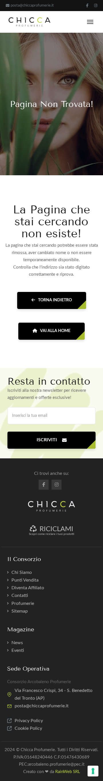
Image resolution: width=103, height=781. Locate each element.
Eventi (17, 650)
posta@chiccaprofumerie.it (32, 5)
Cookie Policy (28, 728)
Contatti (19, 595)
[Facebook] (87, 5)
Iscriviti (47, 440)
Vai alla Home (54, 331)
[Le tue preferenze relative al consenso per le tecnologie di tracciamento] (93, 771)
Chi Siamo (21, 572)
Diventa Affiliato (27, 588)
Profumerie (22, 603)
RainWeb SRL (67, 772)
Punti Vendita (25, 580)
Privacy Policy (29, 720)
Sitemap (19, 611)
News (17, 642)
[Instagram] (95, 5)
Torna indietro (54, 300)
